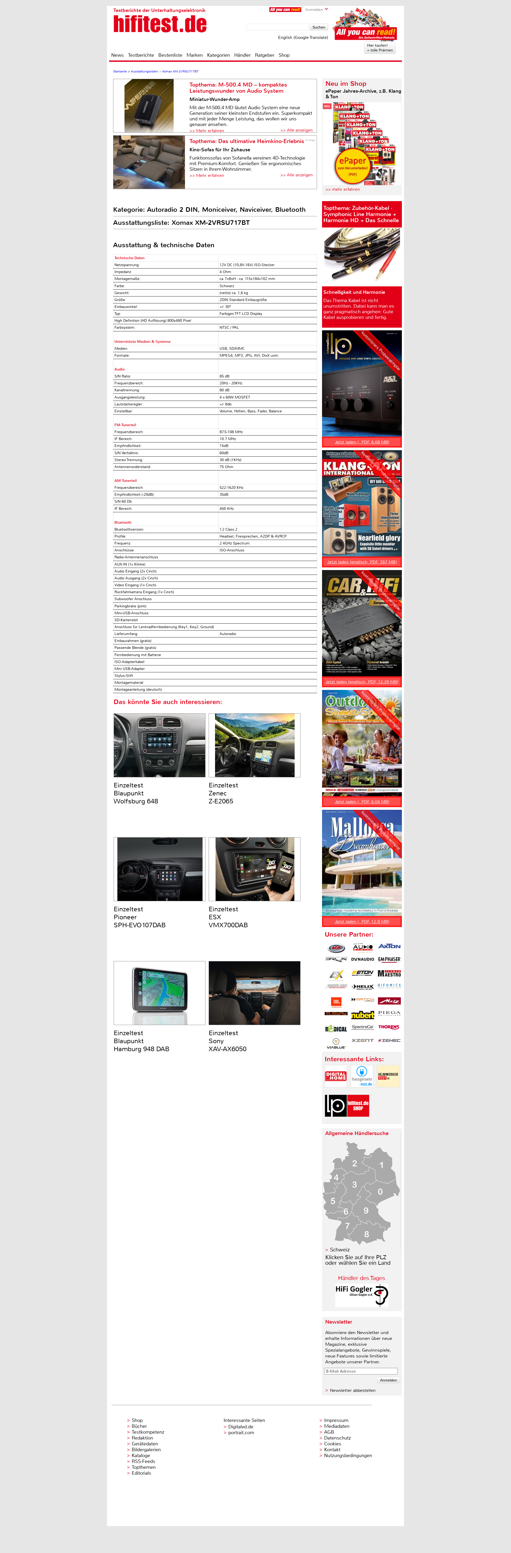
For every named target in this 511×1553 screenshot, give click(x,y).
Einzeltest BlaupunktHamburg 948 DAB (142, 1041)
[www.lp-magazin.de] (336, 1121)
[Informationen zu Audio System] (362, 948)
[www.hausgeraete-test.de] (362, 1092)
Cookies (332, 1444)
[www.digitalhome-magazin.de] (336, 1092)
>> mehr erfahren (342, 189)
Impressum (336, 1420)
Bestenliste (170, 55)
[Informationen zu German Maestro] (389, 975)
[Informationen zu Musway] (336, 1016)
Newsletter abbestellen (353, 1390)
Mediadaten (336, 1426)
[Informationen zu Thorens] (389, 1030)
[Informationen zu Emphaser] (389, 962)
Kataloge (141, 1455)
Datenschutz (337, 1438)
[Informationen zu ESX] (336, 975)
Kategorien (218, 55)
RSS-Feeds (143, 1461)
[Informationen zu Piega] (389, 1016)
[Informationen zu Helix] (362, 989)
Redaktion (142, 1438)
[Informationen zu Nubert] (362, 1016)
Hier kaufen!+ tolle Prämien (380, 47)
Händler (242, 55)
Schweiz (340, 1249)
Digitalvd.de (240, 1427)
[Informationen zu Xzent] (362, 1043)
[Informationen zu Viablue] (336, 1043)
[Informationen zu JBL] (336, 1002)
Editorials (141, 1473)
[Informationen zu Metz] (389, 1002)
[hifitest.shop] (358, 1121)
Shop (284, 55)
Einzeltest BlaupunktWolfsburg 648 (136, 793)
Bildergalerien (146, 1449)
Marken (195, 55)
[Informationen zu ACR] (336, 948)
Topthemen (144, 1467)
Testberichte (141, 55)
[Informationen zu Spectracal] (362, 1030)
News (117, 55)
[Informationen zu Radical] (336, 1030)
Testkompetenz (148, 1432)
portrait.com (241, 1432)
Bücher (139, 1426)
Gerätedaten (145, 1444)
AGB (329, 1432)
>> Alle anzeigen (296, 130)
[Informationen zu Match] (362, 1002)
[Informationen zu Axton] (389, 948)
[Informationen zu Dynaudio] (362, 962)
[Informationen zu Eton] (362, 975)
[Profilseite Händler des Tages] (362, 1305)
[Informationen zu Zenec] (389, 1043)
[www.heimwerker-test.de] (388, 1092)
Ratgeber (264, 55)
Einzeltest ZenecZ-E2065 (223, 793)
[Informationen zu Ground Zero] (336, 989)
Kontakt (332, 1449)
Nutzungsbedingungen (348, 1455)
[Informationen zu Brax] (336, 962)
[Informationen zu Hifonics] (389, 989)
